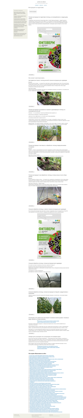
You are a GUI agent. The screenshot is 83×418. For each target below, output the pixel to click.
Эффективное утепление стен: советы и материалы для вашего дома (41, 362)
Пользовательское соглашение (38, 414)
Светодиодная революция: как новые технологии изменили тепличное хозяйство (44, 408)
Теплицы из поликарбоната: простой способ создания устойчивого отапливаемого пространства (47, 393)
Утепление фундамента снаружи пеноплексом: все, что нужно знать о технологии (44, 409)
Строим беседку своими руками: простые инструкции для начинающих (42, 390)
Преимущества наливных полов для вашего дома (39, 376)
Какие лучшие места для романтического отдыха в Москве (39, 360)
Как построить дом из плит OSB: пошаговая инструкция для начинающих (43, 365)
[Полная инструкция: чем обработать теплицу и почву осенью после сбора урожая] (49, 196)
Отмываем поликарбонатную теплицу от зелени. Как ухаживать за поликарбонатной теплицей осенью (48, 396)
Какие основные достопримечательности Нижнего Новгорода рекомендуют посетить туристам (46, 372)
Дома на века (41, 2)
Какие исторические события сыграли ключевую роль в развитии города (43, 370)
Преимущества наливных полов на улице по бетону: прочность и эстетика (43, 375)
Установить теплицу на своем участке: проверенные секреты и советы (42, 392)
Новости (41, 5)
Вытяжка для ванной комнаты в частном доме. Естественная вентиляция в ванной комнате (46, 395)
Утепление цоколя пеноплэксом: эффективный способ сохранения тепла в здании (44, 384)
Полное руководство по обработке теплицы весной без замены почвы (41, 356)
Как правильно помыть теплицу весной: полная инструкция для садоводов (48, 80)
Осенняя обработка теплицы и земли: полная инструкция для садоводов (47, 209)
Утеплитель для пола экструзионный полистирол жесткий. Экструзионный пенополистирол (46, 411)
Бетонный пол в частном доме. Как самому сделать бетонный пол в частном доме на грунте (20, 34)
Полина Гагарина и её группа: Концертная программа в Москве (41, 367)
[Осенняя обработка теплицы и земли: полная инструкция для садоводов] (49, 236)
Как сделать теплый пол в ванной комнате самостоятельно (40, 383)
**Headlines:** (32, 382)
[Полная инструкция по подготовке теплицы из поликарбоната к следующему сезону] (49, 50)
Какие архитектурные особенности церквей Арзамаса (39, 357)
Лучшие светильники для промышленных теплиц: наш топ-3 (40, 387)
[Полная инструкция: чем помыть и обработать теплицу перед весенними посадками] (49, 164)
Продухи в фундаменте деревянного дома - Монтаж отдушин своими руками (43, 400)
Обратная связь (51, 414)
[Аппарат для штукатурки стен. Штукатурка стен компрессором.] (49, 347)
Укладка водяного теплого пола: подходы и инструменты (40, 407)
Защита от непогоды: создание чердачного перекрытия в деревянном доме (43, 394)
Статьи (45, 5)
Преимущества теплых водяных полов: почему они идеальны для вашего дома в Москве (46, 369)
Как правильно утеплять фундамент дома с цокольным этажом (41, 385)
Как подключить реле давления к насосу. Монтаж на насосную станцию (42, 406)
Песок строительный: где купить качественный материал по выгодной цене (42, 361)
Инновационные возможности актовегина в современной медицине (19, 30)
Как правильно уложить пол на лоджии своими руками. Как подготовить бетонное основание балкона (48, 388)
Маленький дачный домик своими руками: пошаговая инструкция (41, 378)
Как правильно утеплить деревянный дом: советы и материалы (40, 363)
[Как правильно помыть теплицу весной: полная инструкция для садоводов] (49, 98)
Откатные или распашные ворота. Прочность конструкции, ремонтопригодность (44, 410)
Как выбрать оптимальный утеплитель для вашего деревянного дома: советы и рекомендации (46, 359)
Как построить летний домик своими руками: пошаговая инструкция (42, 379)
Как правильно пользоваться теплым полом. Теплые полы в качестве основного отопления (46, 391)
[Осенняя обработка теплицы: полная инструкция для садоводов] (49, 280)
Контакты (33, 414)
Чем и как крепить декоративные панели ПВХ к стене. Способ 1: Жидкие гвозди (44, 401)
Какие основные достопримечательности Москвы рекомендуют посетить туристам (44, 364)
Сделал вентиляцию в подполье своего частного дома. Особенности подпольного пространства (47, 399)
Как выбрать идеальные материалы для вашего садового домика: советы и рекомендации (46, 377)
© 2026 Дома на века (16, 414)
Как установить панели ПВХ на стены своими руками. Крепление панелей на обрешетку (45, 402)
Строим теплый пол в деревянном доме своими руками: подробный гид (42, 380)
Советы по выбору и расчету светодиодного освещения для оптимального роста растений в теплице (48, 398)
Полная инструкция (33, 11)
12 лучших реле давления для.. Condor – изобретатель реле (40, 405)
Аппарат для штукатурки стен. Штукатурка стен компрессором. (45, 336)
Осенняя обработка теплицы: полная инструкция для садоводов (45, 263)
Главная (37, 5)
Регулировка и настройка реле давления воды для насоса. (40, 403)
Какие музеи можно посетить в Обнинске (37, 368)
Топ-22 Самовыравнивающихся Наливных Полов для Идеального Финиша (43, 373)
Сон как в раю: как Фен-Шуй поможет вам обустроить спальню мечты (41, 355)
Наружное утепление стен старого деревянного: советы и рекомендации (43, 386)
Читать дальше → (31, 74)
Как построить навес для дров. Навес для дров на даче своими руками (19, 13)
